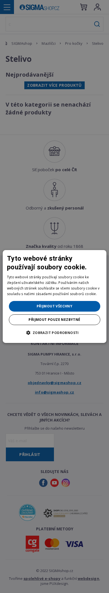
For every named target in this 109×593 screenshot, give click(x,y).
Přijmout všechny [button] (54, 306)
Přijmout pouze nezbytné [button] (54, 319)
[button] (54, 332)
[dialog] (54, 296)
